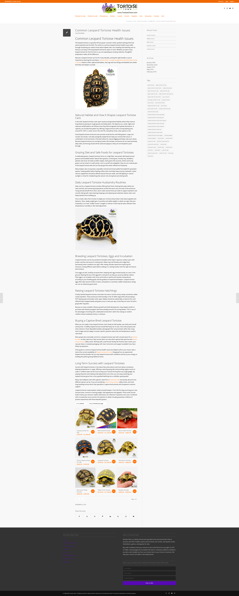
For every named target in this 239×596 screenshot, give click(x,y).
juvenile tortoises (151, 35)
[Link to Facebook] (224, 8)
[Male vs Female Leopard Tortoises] (1, 298)
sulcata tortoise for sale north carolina (157, 120)
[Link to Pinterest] (232, 8)
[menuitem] (221, 1)
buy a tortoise (165, 97)
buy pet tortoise (166, 100)
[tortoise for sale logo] (119, 8)
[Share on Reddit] (126, 516)
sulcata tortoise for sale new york (156, 117)
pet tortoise (164, 105)
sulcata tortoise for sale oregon (155, 135)
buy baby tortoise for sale (154, 100)
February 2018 (151, 72)
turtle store (150, 156)
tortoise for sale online (153, 144)
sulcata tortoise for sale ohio (154, 129)
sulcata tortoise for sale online (155, 132)
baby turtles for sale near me (166, 94)
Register (232, 1)
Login (226, 1)
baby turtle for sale (164, 91)
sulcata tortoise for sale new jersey (156, 114)
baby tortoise (151, 85)
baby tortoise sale (167, 88)
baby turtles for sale (152, 94)
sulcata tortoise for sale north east (156, 123)
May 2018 (150, 69)
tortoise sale (163, 144)
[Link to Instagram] (227, 8)
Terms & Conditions (68, 558)
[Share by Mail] (133, 516)
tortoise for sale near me (163, 141)
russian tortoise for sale (164, 108)
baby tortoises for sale (153, 91)
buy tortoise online (160, 102)
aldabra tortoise (151, 38)
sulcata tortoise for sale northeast (156, 126)
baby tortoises (150, 42)
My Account (66, 552)
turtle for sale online (152, 153)
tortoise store (169, 147)
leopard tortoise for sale (104, 352)
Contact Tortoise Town (69, 546)
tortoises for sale (152, 147)
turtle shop (170, 153)
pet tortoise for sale (152, 108)
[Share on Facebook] (79, 516)
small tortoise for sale (153, 111)
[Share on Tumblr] (118, 516)
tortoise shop (160, 147)
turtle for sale (165, 150)
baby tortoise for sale (161, 85)
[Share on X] (87, 516)
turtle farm (150, 150)
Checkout (65, 549)
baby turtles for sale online (154, 97)
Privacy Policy (67, 562)
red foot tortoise (151, 49)
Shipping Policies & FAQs (70, 555)
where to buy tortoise (112, 382)
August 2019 (151, 67)
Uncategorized (79, 33)
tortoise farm (161, 138)
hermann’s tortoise (151, 45)
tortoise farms (169, 138)
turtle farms (157, 150)
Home (64, 540)
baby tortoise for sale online (154, 88)
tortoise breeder (168, 135)
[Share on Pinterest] (102, 516)
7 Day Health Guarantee (69, 543)
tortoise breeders (152, 138)
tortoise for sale (115, 380)
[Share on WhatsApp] (95, 516)
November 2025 (152, 65)
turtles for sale (162, 153)
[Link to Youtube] (230, 8)
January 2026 (151, 62)
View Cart (220, 1)
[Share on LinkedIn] (110, 516)
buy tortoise (151, 102)
